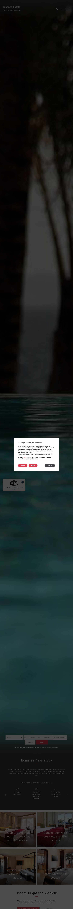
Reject (33, 465)
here (25, 457)
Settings (49, 465)
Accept (23, 465)
